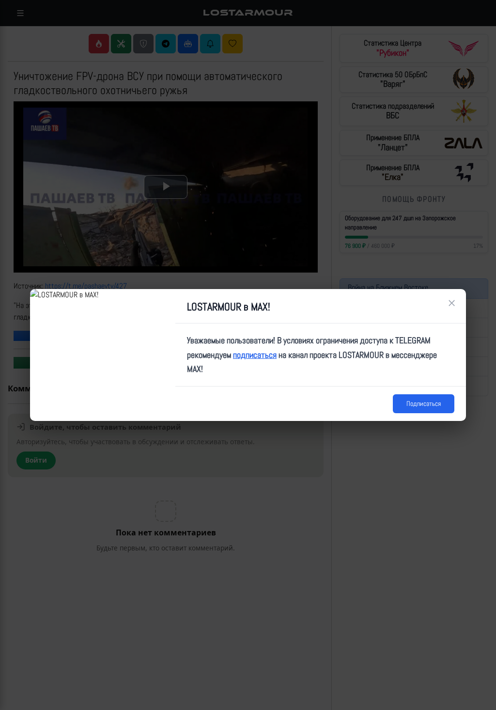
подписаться (255, 354)
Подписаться (423, 403)
